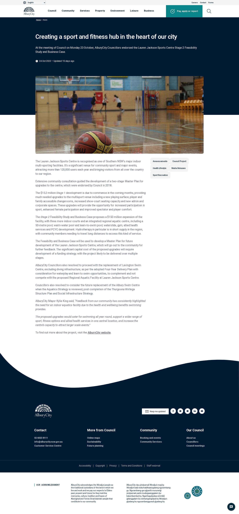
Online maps (93, 438)
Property (100, 10)
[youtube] (202, 411)
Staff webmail (153, 465)
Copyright (100, 465)
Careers (195, 3)
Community (68, 10)
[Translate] (25, 2)
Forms (211, 3)
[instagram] (180, 411)
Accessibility (85, 465)
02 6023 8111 (41, 438)
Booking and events (150, 438)
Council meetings (195, 445)
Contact (203, 3)
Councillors (192, 441)
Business (149, 10)
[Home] (29, 11)
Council (52, 10)
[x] (187, 411)
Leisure (134, 10)
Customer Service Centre (47, 445)
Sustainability (94, 441)
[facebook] (173, 411)
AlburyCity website (99, 332)
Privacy (113, 465)
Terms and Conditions (131, 465)
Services (85, 10)
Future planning (95, 445)
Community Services (151, 441)
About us (191, 438)
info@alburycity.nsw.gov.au (48, 441)
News (45, 20)
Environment (118, 10)
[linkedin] (195, 411)
